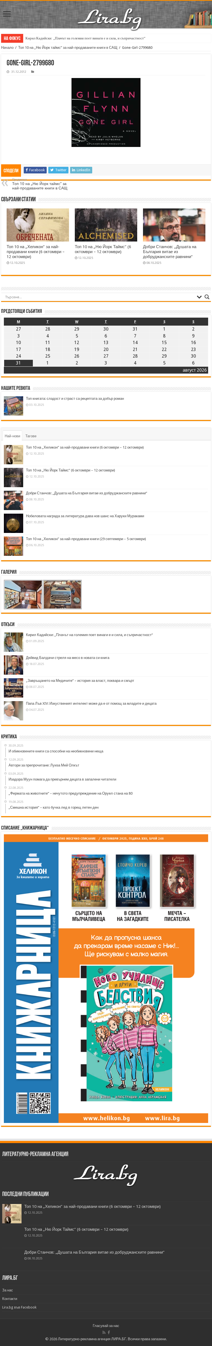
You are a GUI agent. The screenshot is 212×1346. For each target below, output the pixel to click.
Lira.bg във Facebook (19, 1307)
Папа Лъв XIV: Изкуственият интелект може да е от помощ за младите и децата (91, 703)
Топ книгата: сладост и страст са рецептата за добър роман (75, 398)
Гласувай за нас (106, 1326)
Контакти (9, 1299)
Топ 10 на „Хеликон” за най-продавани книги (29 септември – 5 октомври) (86, 539)
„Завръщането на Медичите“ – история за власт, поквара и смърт (80, 681)
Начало (7, 47)
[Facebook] (108, 1332)
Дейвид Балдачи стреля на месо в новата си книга (67, 658)
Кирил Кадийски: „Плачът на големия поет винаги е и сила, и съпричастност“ (85, 38)
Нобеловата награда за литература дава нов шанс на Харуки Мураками (85, 516)
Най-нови (12, 436)
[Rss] (104, 1332)
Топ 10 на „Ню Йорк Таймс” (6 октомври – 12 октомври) (103, 249)
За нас (7, 1290)
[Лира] (110, 18)
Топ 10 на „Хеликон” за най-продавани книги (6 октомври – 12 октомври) (36, 251)
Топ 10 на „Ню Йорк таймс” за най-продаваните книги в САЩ (67, 47)
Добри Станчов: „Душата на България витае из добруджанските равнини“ (169, 251)
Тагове (30, 436)
